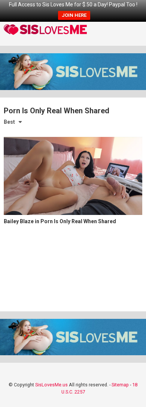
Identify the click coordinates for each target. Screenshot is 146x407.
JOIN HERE (74, 15)
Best (9, 122)
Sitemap (120, 384)
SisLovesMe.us (51, 384)
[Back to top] (132, 391)
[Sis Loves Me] (45, 30)
